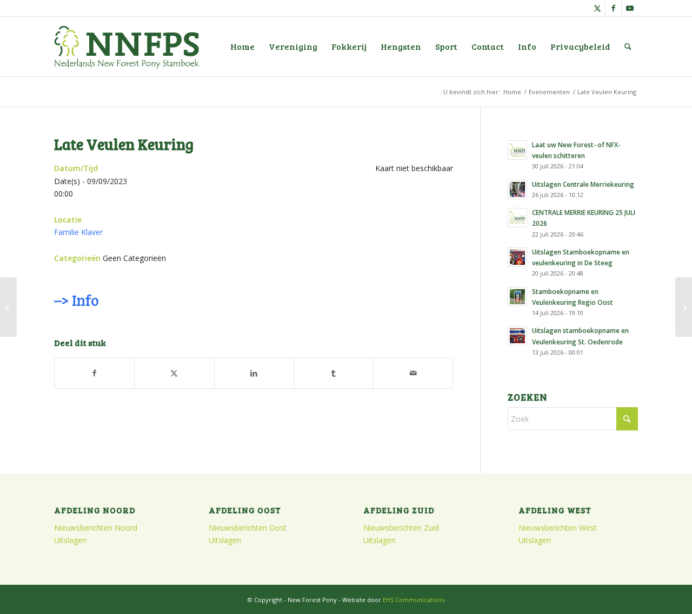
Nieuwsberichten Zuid (401, 527)
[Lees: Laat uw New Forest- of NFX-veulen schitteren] (517, 150)
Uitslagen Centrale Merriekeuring (583, 184)
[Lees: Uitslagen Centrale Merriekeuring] (517, 189)
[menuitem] (242, 46)
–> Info (76, 300)
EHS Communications (413, 600)
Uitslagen (70, 540)
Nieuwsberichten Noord (95, 527)
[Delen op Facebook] (94, 373)
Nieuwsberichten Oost (248, 527)
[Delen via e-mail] (413, 373)
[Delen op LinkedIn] (254, 373)
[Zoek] (627, 46)
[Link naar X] (597, 8)
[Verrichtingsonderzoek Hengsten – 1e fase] (8, 307)
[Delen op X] (174, 373)
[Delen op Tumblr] (333, 373)
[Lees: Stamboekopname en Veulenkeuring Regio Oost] (517, 296)
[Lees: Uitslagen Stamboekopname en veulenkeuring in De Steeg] (517, 257)
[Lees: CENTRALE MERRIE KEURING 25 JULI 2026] (517, 217)
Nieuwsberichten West (557, 527)
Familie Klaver (78, 232)
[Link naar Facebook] (613, 8)
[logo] (126, 46)
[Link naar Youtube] (630, 8)
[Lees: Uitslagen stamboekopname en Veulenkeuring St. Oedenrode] (517, 335)
